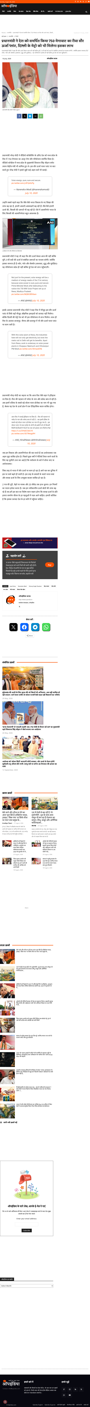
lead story (13, 586)
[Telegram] (30, 116)
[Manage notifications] (5, 1402)
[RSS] (80, 1)
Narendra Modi (22, 586)
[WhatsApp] (86, 1)
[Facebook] (75, 1)
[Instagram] (78, 1)
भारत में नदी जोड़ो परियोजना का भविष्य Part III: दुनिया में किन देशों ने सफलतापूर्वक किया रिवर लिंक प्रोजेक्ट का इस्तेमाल (34, 1105)
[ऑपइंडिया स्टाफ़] (10, 601)
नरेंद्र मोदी (53, 586)
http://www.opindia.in (25, 599)
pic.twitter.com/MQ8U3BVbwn (23, 294)
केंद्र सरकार (46, 586)
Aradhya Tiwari (7, 823)
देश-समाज (5, 809)
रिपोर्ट (16, 36)
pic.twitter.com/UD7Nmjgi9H (23, 433)
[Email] (35, 116)
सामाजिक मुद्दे (35, 809)
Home (4, 33)
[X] (83, 1)
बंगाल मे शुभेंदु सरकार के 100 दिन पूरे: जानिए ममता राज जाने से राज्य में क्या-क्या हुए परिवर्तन (50, 862)
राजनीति (9, 33)
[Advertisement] (14, 887)
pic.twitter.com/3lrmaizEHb (30, 349)
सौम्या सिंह (34, 826)
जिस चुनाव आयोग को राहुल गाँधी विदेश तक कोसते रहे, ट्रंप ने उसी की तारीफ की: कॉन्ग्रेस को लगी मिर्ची (20, 863)
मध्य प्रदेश (5, 589)
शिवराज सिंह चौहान (21, 589)
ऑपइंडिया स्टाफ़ (52, 58)
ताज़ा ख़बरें (5, 945)
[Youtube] (88, 1)
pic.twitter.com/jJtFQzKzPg (22, 183)
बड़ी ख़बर (4, 36)
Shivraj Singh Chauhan (35, 586)
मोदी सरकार (12, 589)
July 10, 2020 (31, 193)
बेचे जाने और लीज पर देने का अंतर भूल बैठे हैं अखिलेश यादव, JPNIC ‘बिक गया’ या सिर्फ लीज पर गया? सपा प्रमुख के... (15, 816)
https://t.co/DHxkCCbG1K (22, 431)
